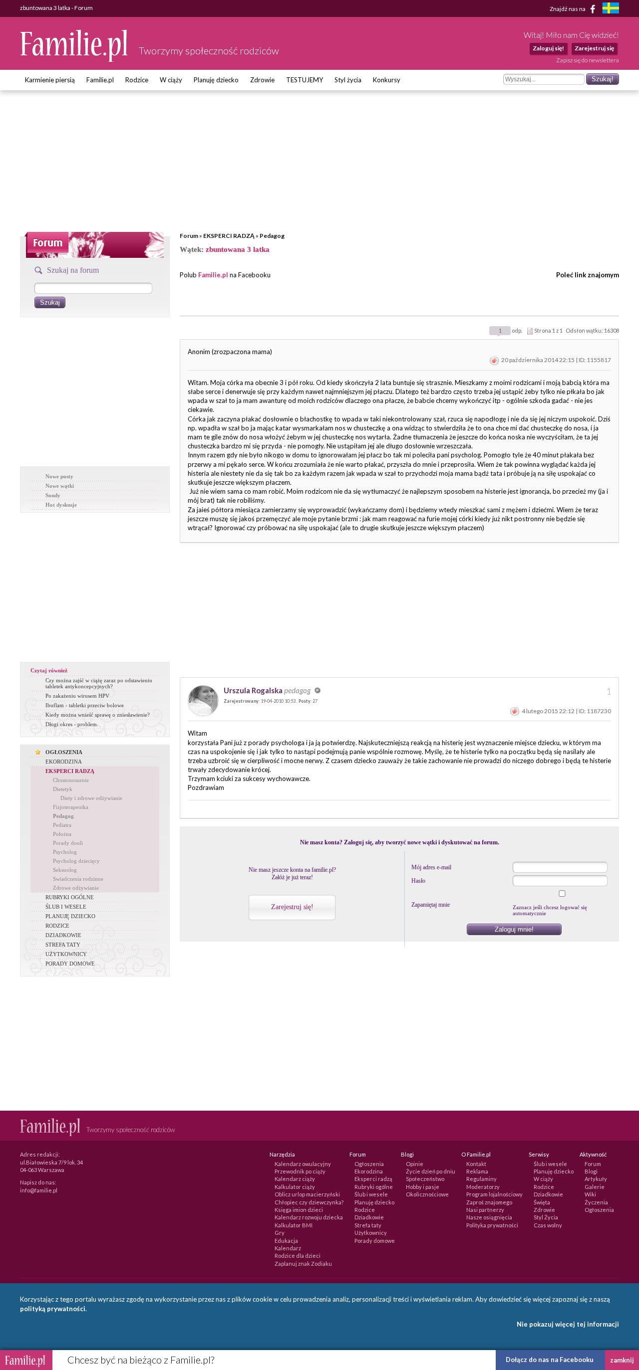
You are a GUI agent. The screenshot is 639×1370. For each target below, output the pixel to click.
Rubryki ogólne (373, 1186)
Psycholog (65, 852)
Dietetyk (62, 789)
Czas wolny (548, 1225)
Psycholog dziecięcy (76, 861)
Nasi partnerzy (485, 1209)
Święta (542, 1202)
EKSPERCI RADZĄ (229, 235)
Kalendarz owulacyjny (303, 1164)
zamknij (622, 1360)
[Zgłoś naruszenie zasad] (494, 360)
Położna (62, 834)
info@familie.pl (38, 1190)
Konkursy (386, 80)
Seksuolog (65, 870)
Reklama (477, 1171)
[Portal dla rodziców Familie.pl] (74, 59)
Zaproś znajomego (489, 1202)
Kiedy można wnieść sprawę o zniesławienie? (97, 715)
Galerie (595, 1186)
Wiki (590, 1194)
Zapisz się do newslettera (587, 60)
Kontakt (476, 1164)
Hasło (418, 880)
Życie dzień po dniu (430, 1171)
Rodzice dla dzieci (297, 1255)
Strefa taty (367, 1225)
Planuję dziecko (216, 80)
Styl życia (347, 80)
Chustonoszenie (71, 780)
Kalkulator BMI (294, 1225)
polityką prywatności (52, 1309)
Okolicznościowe (427, 1194)
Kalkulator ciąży (295, 1186)
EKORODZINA (63, 762)
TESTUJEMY (304, 80)
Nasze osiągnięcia (489, 1217)
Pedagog (272, 235)
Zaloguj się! (548, 48)
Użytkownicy (370, 1232)
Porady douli (68, 843)
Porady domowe (374, 1240)
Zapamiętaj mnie (430, 904)
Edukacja (286, 1240)
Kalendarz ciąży (295, 1178)
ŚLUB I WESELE (65, 907)
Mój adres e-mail (431, 867)
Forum (189, 235)
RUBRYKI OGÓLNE (69, 897)
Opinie (414, 1164)
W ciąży (171, 80)
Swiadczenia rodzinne (78, 879)
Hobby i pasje (422, 1186)
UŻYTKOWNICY (66, 954)
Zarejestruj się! (292, 907)
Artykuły (596, 1178)
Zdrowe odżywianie (76, 888)
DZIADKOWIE (63, 935)
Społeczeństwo (425, 1178)
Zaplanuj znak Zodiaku (303, 1263)
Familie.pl (100, 80)
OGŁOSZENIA (63, 752)
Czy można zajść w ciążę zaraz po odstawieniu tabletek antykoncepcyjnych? (98, 683)
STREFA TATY (62, 945)
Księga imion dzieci (299, 1209)
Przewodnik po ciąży (300, 1171)
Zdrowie (262, 80)
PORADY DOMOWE (70, 964)
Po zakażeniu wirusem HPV (77, 696)
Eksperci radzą (373, 1178)
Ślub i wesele (371, 1194)
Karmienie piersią (50, 80)
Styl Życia (546, 1217)
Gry (280, 1232)
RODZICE (57, 926)
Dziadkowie (369, 1217)
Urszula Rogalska (267, 690)
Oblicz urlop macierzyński (307, 1194)
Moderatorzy (483, 1186)
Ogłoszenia (369, 1164)
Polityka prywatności (492, 1225)
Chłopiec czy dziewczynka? (309, 1202)
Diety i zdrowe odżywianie (91, 798)
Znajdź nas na (568, 8)
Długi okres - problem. (71, 724)
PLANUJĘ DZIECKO (70, 916)
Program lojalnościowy (494, 1194)
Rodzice (136, 80)
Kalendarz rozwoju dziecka (309, 1217)
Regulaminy (481, 1178)
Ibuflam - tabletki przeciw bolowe (84, 705)
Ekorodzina (368, 1171)
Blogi (591, 1171)
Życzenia (596, 1202)
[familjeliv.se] (610, 9)
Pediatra (62, 825)
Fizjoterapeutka (70, 807)
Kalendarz (288, 1248)
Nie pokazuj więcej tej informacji (568, 1324)
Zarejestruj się (594, 48)
